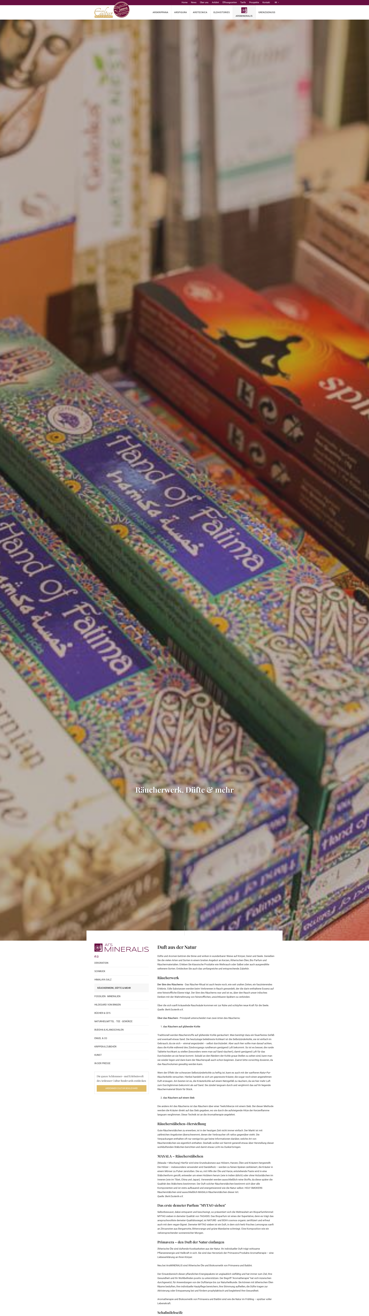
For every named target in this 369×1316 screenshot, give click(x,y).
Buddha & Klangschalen (109, 1029)
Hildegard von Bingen (107, 1004)
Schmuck (99, 971)
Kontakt (266, 2)
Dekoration (101, 963)
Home (185, 2)
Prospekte (254, 2)
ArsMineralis (244, 16)
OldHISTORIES (221, 12)
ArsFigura (180, 12)
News (193, 2)
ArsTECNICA (200, 12)
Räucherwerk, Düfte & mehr (114, 988)
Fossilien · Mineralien (107, 996)
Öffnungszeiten (229, 2)
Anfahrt (215, 2)
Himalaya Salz (103, 979)
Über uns (204, 2)
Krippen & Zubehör (105, 1046)
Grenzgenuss (266, 12)
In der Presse (102, 1063)
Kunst (98, 1055)
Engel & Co (100, 1038)
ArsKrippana (160, 12)
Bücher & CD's (102, 1013)
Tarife (243, 2)
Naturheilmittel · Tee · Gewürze (113, 1021)
